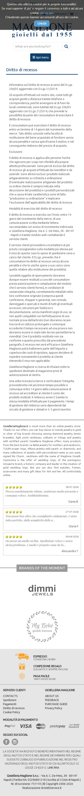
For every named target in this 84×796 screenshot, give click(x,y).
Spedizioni (9, 700)
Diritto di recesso (14, 708)
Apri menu (42, 57)
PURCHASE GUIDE (56, 704)
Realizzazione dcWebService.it (42, 788)
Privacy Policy (53, 708)
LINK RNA (53, 767)
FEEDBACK (52, 700)
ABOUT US (52, 696)
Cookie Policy (11, 712)
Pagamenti (9, 704)
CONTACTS (10, 696)
